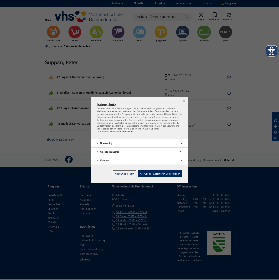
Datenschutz (126, 131)
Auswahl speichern (124, 173)
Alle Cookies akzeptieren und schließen (160, 173)
